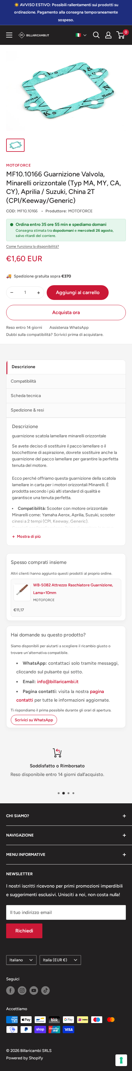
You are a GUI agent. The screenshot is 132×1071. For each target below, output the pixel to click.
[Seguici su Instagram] (22, 990)
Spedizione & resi (27, 410)
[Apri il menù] (9, 35)
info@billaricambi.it (58, 681)
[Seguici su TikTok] (45, 990)
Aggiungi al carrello (77, 292)
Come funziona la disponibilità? (32, 246)
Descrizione (23, 366)
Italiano (16, 960)
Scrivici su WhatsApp (34, 720)
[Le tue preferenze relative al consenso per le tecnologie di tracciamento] (121, 1060)
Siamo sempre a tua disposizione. (71, 774)
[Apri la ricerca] (96, 35)
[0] (121, 35)
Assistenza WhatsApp (69, 327)
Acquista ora (66, 312)
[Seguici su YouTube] (33, 990)
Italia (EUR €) (55, 960)
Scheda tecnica (26, 395)
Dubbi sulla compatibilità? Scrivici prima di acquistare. (54, 334)
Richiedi (24, 931)
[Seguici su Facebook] (10, 990)
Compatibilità (23, 381)
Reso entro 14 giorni (24, 327)
